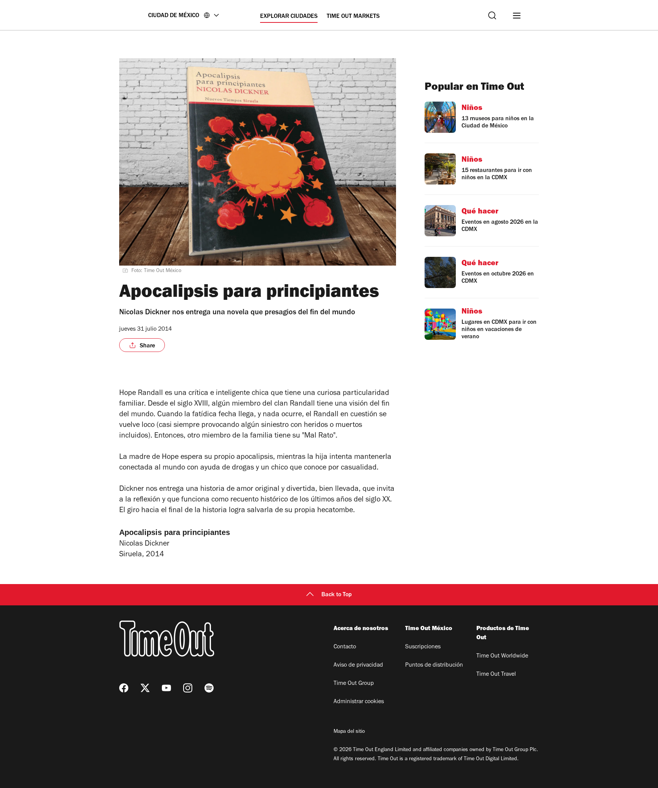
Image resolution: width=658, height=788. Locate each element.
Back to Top (336, 595)
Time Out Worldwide (502, 656)
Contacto (345, 647)
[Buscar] (492, 15)
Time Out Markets (353, 17)
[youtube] (166, 687)
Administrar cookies (359, 702)
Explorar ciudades (289, 17)
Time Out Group (354, 684)
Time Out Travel (496, 675)
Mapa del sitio (349, 732)
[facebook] (123, 687)
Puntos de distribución (434, 665)
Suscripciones (423, 647)
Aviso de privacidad (358, 665)
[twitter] (145, 687)
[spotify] (209, 687)
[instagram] (187, 687)
